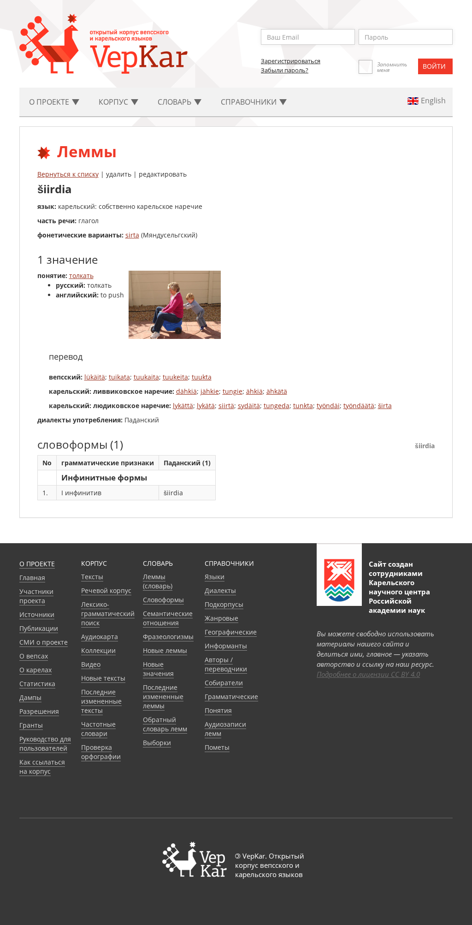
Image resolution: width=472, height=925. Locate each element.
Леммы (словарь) (157, 581)
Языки (214, 576)
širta (385, 405)
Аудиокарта (99, 636)
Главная (32, 577)
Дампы (30, 697)
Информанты (226, 645)
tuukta (202, 377)
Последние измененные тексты (101, 701)
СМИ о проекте (43, 642)
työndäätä (358, 405)
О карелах (35, 669)
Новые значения (158, 669)
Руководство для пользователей (45, 744)
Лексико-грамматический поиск (108, 613)
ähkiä (254, 391)
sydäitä (249, 405)
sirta (132, 235)
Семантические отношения (168, 618)
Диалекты (220, 590)
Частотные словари (98, 729)
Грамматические (231, 696)
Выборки (157, 742)
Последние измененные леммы (163, 696)
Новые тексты (103, 678)
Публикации (38, 628)
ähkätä (276, 391)
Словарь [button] (175, 102)
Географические (231, 632)
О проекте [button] (50, 102)
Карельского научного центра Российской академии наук (399, 596)
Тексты (92, 576)
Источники (36, 614)
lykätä (206, 405)
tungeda (276, 405)
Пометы (217, 747)
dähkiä (186, 391)
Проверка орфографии (101, 752)
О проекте (37, 563)
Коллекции (98, 650)
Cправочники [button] (249, 102)
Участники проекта (36, 596)
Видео (90, 664)
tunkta (303, 405)
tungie (232, 391)
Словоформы (163, 599)
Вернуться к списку (68, 174)
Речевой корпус (106, 590)
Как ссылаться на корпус (42, 767)
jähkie (210, 391)
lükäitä (94, 377)
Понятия (218, 710)
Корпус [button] (114, 102)
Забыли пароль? (284, 70)
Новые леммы (165, 650)
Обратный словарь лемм (165, 724)
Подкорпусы (224, 604)
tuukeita (175, 377)
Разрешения (39, 711)
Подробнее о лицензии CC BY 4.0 (368, 674)
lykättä (183, 405)
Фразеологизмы (168, 636)
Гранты (31, 725)
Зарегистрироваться (290, 61)
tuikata (119, 377)
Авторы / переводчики (226, 664)
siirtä (226, 405)
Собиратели (224, 682)
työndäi (328, 405)
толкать (81, 275)
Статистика (37, 683)
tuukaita (146, 377)
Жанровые (221, 618)
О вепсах (33, 656)
